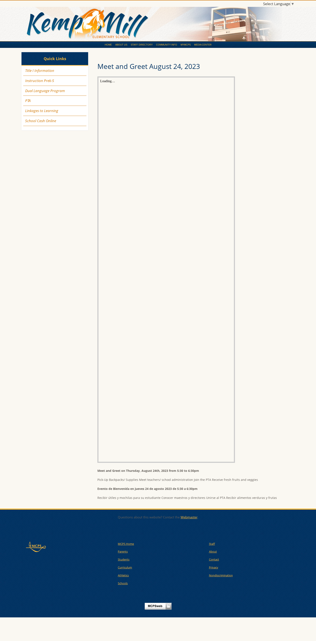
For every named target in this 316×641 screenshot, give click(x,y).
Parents (123, 551)
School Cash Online (40, 120)
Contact (214, 559)
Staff (212, 544)
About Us (121, 44)
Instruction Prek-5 (39, 80)
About (213, 551)
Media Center (203, 44)
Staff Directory (142, 44)
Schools (123, 583)
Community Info (166, 44)
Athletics (123, 575)
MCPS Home (126, 544)
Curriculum (125, 567)
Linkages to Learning (41, 110)
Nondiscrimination (221, 575)
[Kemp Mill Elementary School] (158, 24)
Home (108, 44)
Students (123, 559)
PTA (28, 100)
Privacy (213, 567)
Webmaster (189, 517)
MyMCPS (186, 44)
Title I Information (39, 70)
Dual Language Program (45, 90)
